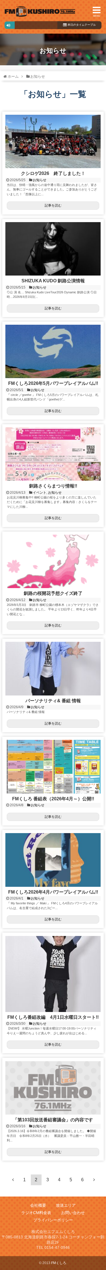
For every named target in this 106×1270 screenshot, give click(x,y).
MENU (96, 16)
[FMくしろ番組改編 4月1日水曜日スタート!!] (53, 974)
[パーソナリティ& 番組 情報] (53, 668)
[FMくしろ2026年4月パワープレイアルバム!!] (53, 860)
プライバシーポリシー (53, 1220)
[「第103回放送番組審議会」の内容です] (53, 1088)
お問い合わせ (73, 1212)
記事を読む (53, 205)
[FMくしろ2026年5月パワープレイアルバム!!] (53, 351)
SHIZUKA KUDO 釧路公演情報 (53, 280)
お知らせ (39, 180)
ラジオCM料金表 (36, 1212)
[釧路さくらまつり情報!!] (53, 454)
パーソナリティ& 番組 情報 (53, 700)
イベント (39, 493)
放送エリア (66, 1205)
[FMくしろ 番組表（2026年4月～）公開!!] (53, 766)
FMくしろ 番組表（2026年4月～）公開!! (53, 798)
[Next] (94, 1179)
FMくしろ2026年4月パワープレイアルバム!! (53, 892)
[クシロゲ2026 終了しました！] (53, 141)
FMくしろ (40, 12)
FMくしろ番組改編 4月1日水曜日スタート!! (55, 1017)
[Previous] (13, 1179)
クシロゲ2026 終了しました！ (53, 173)
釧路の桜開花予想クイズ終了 (53, 593)
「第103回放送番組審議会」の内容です (53, 1119)
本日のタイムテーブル (81, 24)
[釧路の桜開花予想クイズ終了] (53, 561)
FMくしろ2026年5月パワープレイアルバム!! (53, 383)
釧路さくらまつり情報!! (53, 486)
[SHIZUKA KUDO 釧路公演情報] (53, 249)
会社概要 (38, 1205)
